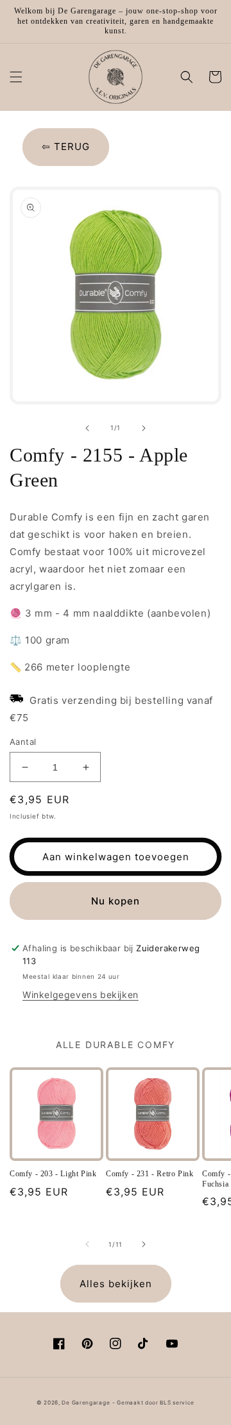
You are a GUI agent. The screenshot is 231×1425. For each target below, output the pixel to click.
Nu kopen (115, 901)
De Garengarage (86, 1402)
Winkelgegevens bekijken (80, 994)
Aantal (23, 742)
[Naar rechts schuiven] (144, 428)
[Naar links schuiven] (87, 428)
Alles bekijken (116, 1284)
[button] (16, 77)
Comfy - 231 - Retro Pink (149, 1173)
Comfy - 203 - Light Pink (53, 1173)
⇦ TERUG (66, 146)
